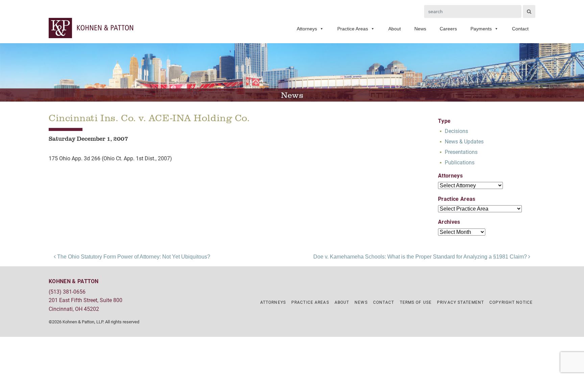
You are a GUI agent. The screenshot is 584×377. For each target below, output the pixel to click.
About (394, 28)
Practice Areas (352, 28)
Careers (448, 28)
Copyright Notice (511, 302)
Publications (459, 162)
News (420, 28)
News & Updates (464, 141)
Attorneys (307, 28)
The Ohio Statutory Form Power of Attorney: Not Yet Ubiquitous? (133, 257)
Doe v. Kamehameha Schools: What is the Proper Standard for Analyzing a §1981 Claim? (420, 257)
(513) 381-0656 (67, 291)
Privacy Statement (460, 302)
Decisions (456, 130)
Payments (481, 28)
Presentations (461, 151)
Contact (520, 28)
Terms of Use (416, 302)
